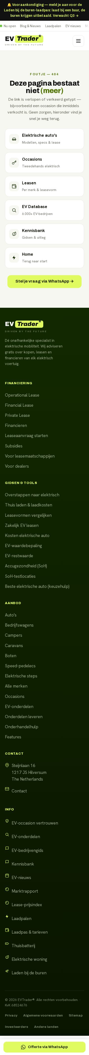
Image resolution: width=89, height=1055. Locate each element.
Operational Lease (22, 395)
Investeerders (16, 1027)
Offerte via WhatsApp (48, 1047)
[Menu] (78, 41)
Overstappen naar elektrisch (32, 495)
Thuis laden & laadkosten (28, 505)
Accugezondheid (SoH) (26, 566)
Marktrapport (25, 891)
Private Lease (17, 415)
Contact (19, 791)
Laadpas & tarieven (30, 932)
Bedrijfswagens (19, 625)
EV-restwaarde (19, 555)
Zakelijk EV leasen (22, 525)
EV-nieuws (73, 26)
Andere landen (46, 1027)
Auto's (11, 615)
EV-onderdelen (19, 706)
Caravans (14, 645)
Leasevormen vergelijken (28, 515)
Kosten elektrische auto (27, 535)
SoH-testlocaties (20, 576)
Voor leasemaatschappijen (30, 456)
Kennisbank (23, 864)
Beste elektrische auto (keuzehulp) (37, 586)
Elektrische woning (29, 959)
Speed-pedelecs (20, 666)
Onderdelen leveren (24, 716)
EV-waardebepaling (23, 545)
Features (13, 737)
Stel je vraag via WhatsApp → (44, 281)
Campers (13, 635)
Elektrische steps (21, 676)
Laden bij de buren (29, 973)
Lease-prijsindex (27, 904)
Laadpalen (53, 26)
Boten (10, 655)
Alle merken (16, 686)
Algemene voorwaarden (43, 1015)
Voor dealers (17, 466)
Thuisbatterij (23, 945)
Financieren (16, 425)
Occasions (14, 696)
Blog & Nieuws (30, 26)
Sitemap (76, 1015)
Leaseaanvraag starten (26, 435)
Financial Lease (19, 405)
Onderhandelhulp (21, 726)
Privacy (11, 1015)
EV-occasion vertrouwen (35, 823)
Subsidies (13, 446)
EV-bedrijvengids (27, 850)
